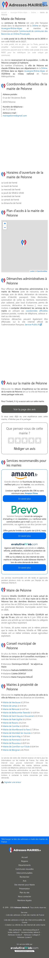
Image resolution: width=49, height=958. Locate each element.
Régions (24, 861)
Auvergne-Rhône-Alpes (11, 28)
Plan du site (24, 892)
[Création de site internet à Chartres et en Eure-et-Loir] (24, 948)
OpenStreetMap (42, 271)
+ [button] (5, 223)
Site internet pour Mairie (24, 884)
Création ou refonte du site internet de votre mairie (25, 925)
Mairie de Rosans (10, 722)
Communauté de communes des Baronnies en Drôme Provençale (24, 32)
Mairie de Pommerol (12, 739)
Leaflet (32, 271)
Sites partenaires (15, 929)
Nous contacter (24, 896)
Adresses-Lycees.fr (24, 937)
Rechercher (24, 876)
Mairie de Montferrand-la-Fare (16, 729)
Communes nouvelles (25, 869)
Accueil (25, 857)
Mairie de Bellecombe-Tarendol (16, 712)
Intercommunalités (24, 873)
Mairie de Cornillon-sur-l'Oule (16, 746)
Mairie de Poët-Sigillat (12, 719)
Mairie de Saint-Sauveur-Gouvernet (18, 715)
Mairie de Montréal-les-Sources (17, 732)
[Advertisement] (24, 143)
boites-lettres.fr (14, 932)
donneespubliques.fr (31, 929)
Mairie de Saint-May (12, 736)
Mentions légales (24, 900)
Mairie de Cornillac (11, 726)
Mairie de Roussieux (12, 743)
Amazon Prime (31, 493)
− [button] (5, 227)
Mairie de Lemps (10, 705)
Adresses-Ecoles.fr (15, 934)
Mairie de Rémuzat (11, 709)
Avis (24, 880)
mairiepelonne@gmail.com (15, 115)
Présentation (24, 888)
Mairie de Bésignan (11, 749)
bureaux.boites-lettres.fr (30, 932)
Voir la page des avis (24, 409)
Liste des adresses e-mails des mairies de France (25, 915)
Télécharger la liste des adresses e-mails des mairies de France (24, 840)
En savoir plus (24, 498)
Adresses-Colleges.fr (32, 934)
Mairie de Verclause (11, 702)
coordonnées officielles (37, 310)
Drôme (35, 25)
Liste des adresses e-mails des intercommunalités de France (24, 921)
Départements (24, 865)
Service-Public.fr (32, 324)
